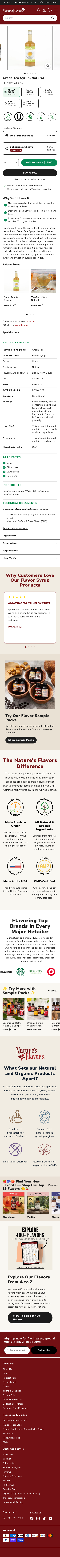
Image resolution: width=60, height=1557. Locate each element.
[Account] (44, 10)
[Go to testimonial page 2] (28, 647)
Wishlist (7, 1458)
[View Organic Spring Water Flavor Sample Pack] (38, 1009)
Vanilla (31, 1217)
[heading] (14, 9)
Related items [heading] (11, 264)
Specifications (11, 332)
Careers (7, 1386)
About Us (7, 1369)
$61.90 (34, 1029)
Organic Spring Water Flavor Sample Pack (35, 1025)
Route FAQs (9, 1484)
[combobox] (30, 18)
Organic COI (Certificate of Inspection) (21, 1493)
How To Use (10, 558)
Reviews (7, 1472)
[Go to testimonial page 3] (31, 647)
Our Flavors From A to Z (15, 1420)
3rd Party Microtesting (14, 1498)
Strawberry (9, 1217)
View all (52, 990)
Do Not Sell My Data (13, 1404)
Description (9, 543)
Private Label (9, 1382)
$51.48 (9, 1029)
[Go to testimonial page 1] (26, 647)
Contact (6, 1373)
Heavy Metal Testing (13, 1502)
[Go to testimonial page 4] (34, 647)
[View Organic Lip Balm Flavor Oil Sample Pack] (13, 1009)
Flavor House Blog (12, 1425)
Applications (10, 550)
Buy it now (30, 172)
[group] (31, 1014)
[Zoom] (48, 66)
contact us (31, 321)
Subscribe (43, 1350)
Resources (8, 1433)
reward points (22, 325)
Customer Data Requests (15, 1408)
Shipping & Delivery (13, 1476)
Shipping (18, 179)
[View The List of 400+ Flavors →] (30, 1248)
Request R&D (9, 1378)
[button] (50, 10)
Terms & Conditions (13, 1390)
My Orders (8, 1454)
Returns (6, 1480)
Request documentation (15, 528)
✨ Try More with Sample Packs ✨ (19, 991)
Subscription (9, 1463)
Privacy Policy (10, 1395)
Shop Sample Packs (21, 740)
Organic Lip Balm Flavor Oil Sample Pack (12, 1025)
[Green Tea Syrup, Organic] (16, 281)
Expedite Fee (9, 1489)
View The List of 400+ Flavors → (27, 1317)
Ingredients (9, 535)
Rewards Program (12, 1467)
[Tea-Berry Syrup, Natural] (43, 281)
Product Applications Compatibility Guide (23, 1429)
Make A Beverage (11, 1437)
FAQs (5, 1442)
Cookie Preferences (12, 1399)
